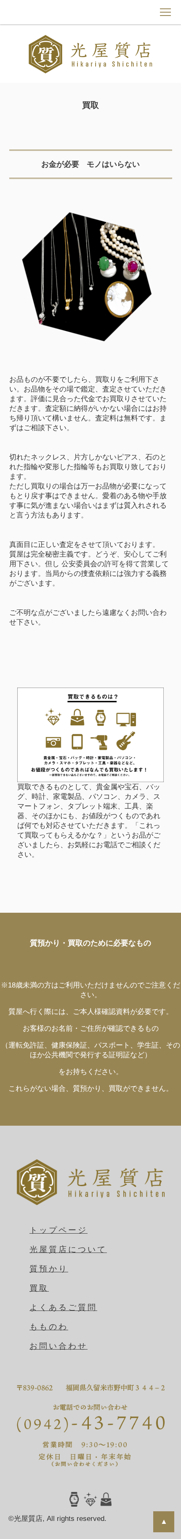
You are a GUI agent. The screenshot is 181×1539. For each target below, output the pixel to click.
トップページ (58, 1230)
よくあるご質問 (63, 1307)
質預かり (48, 1268)
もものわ (48, 1326)
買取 (39, 1288)
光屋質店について (68, 1249)
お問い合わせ (58, 1346)
